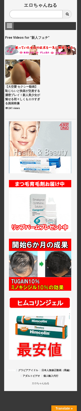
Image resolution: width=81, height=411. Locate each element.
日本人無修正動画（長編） (56, 370)
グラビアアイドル (28, 370)
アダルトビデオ (31, 375)
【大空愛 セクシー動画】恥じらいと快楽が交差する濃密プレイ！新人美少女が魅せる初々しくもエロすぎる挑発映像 (22, 95)
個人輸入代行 (50, 375)
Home (11, 370)
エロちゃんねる (40, 5)
